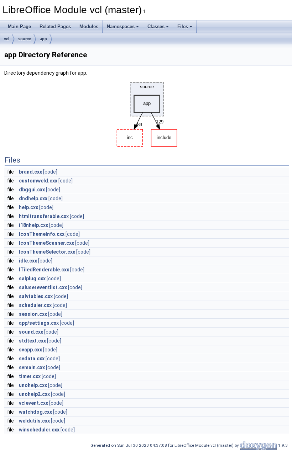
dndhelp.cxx (33, 198)
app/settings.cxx (39, 323)
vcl (6, 39)
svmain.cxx (32, 367)
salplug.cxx (32, 278)
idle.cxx (28, 261)
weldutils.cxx (34, 421)
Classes (156, 26)
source (24, 39)
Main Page (19, 26)
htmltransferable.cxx (44, 216)
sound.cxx (31, 332)
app (43, 39)
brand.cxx (30, 172)
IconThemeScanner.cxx (46, 243)
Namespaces (121, 26)
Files (182, 26)
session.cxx (33, 314)
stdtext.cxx (32, 341)
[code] (50, 172)
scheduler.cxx (35, 305)
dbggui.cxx (32, 189)
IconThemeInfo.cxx (41, 234)
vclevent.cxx (33, 403)
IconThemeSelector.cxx (47, 252)
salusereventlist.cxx (43, 287)
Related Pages (55, 26)
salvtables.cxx (36, 296)
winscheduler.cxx (39, 430)
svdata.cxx (32, 358)
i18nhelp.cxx (33, 225)
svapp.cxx (30, 349)
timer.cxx (30, 376)
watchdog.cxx (35, 412)
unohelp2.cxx (34, 394)
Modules (88, 26)
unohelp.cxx (33, 385)
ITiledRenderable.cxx (44, 269)
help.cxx (28, 207)
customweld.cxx (38, 181)
